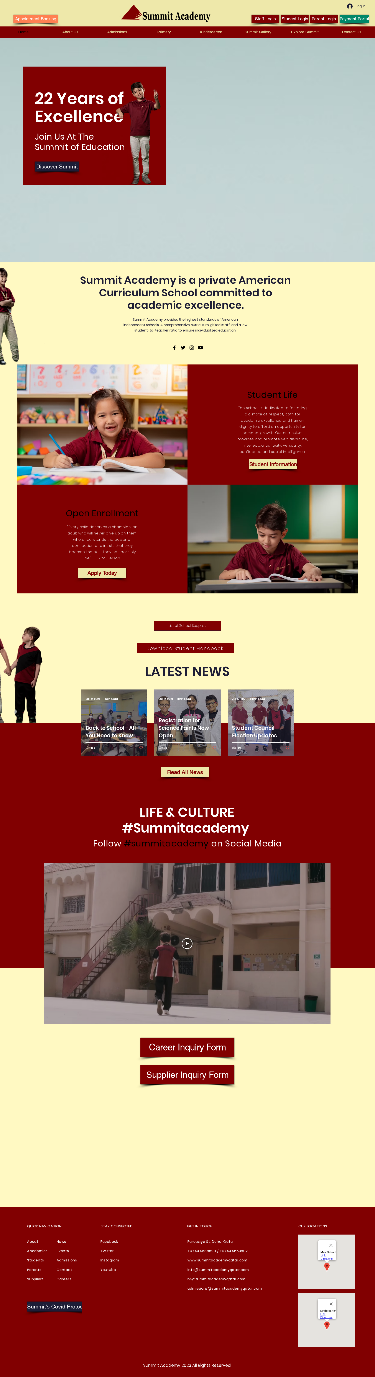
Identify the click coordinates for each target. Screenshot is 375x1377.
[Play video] (187, 943)
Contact (64, 1269)
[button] (58, 1307)
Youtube (108, 1269)
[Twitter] (183, 348)
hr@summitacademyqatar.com (216, 1279)
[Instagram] (192, 348)
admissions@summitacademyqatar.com (225, 1288)
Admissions (67, 1260)
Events (63, 1250)
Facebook (109, 1241)
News (61, 1241)
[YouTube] (200, 348)
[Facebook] (174, 348)
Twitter (107, 1250)
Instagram (109, 1260)
